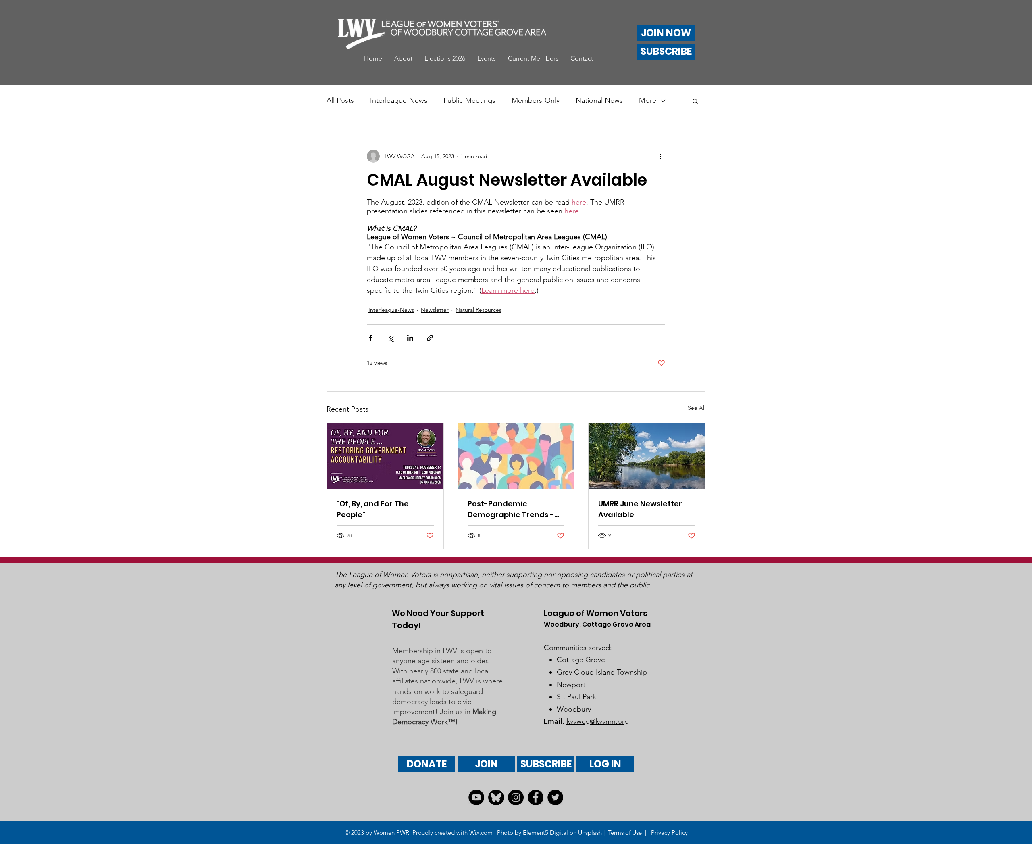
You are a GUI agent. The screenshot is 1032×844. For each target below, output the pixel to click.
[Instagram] (516, 797)
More (647, 100)
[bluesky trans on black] (496, 797)
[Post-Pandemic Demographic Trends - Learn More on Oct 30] (516, 456)
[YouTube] (476, 797)
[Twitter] (555, 797)
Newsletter (435, 309)
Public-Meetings (469, 100)
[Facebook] (535, 797)
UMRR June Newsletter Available (640, 509)
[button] (403, 58)
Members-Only (536, 100)
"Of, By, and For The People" (373, 509)
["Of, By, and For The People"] (385, 456)
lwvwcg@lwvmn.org (597, 721)
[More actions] (660, 156)
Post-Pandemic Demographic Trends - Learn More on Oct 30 (511, 509)
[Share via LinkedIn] (410, 338)
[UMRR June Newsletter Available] (647, 456)
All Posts (340, 100)
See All (696, 408)
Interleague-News (398, 100)
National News (599, 100)
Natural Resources (478, 309)
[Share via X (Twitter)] (390, 338)
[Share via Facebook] (371, 338)
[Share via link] (430, 338)
